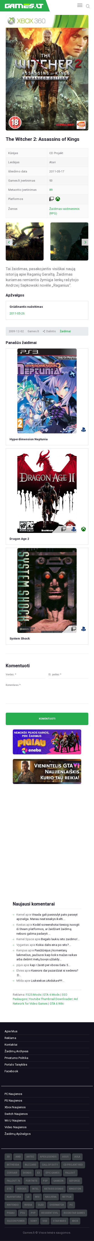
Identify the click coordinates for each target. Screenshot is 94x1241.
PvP (33, 1213)
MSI (37, 1197)
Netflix (66, 1197)
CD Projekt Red (73, 1164)
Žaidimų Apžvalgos (18, 1134)
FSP (45, 1181)
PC (71, 1205)
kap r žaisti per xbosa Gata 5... (50, 965)
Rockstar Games (74, 1213)
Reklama (10, 1038)
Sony (33, 1221)
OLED (41, 1205)
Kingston (75, 1189)
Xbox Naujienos (15, 1107)
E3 (38, 1173)
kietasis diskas (53, 1189)
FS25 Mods (33, 994)
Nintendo (13, 1205)
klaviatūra (14, 1197)
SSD (44, 1221)
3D (8, 1156)
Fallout (70, 1173)
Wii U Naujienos (15, 1120)
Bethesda (13, 1164)
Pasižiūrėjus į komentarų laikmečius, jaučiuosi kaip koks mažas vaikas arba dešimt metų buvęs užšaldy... (46, 955)
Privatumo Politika (16, 1058)
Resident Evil (49, 1213)
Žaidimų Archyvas (17, 1051)
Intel (35, 1189)
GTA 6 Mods (51, 994)
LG (28, 1197)
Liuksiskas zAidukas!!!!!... (48, 980)
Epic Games (53, 1173)
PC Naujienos (13, 1094)
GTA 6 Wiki (57, 1003)
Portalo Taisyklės (16, 1064)
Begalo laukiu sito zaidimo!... (60, 939)
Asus (65, 1156)
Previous (9, 242)
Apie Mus (11, 1031)
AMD (18, 1156)
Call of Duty (50, 1164)
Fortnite (31, 1181)
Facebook (11, 1071)
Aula (77, 1156)
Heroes (21, 1189)
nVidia (28, 1205)
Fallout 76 (13, 1181)
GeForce (74, 1181)
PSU (22, 1213)
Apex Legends (48, 1156)
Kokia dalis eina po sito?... (53, 945)
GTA (9, 1189)
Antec (30, 1156)
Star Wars (59, 1221)
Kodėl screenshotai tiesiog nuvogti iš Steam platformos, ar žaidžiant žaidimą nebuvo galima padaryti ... (48, 929)
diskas (27, 1173)
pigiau (11, 1213)
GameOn (58, 1181)
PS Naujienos (13, 1100)
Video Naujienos (16, 1127)
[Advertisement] (47, 850)
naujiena (51, 1197)
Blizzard (30, 1164)
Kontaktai (11, 1044)
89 (50, 189)
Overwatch (57, 1205)
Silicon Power (16, 1221)
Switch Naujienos (16, 1114)
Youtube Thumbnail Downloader (50, 999)
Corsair (12, 1173)
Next (85, 242)
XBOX (75, 1221)
